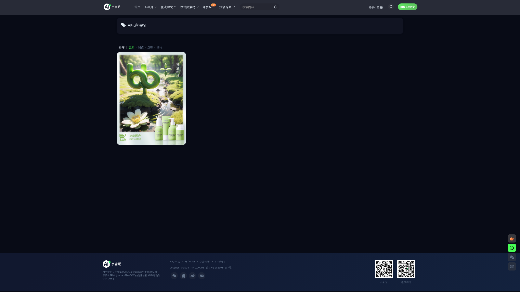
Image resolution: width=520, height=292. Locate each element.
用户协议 (189, 262)
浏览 (141, 47)
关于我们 (219, 262)
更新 (131, 47)
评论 (159, 47)
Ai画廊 (149, 7)
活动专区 (225, 7)
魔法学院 (167, 7)
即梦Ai (209, 6)
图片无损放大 (407, 7)
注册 (380, 7)
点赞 (150, 47)
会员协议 (204, 262)
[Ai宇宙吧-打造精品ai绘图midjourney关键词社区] (112, 263)
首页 (137, 7)
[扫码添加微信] (512, 257)
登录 (372, 7)
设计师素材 (187, 7)
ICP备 (211, 267)
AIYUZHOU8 (197, 267)
